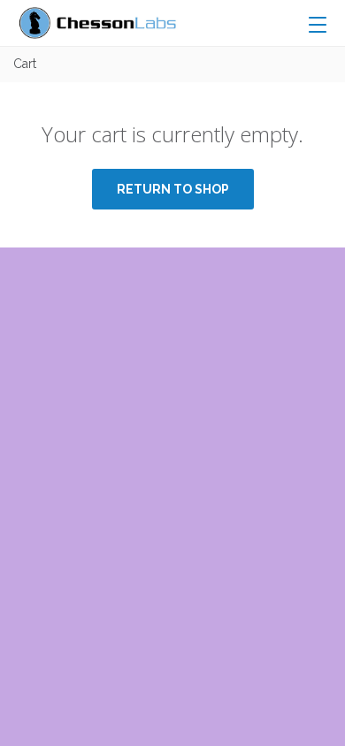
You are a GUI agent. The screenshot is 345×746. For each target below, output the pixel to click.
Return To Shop (173, 189)
